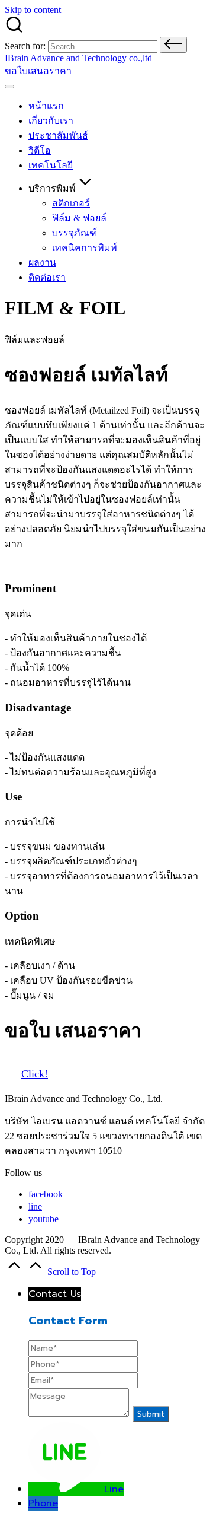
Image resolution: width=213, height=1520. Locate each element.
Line (114, 1489)
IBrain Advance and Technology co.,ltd (78, 58)
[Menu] (9, 86)
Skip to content (33, 10)
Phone (43, 1503)
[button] (173, 45)
